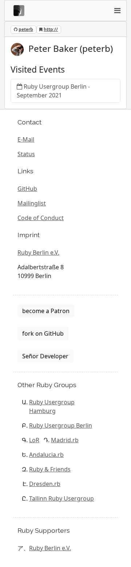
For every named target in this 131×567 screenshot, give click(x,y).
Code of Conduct (40, 218)
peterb (26, 29)
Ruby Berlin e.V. (38, 252)
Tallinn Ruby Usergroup (61, 498)
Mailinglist (31, 203)
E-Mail (25, 139)
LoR (34, 440)
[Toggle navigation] (117, 10)
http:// (51, 29)
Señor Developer (45, 356)
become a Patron (46, 311)
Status (26, 154)
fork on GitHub (43, 333)
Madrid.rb (65, 440)
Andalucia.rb (46, 455)
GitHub (27, 189)
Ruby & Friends (50, 469)
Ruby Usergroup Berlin (60, 425)
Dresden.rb (44, 484)
